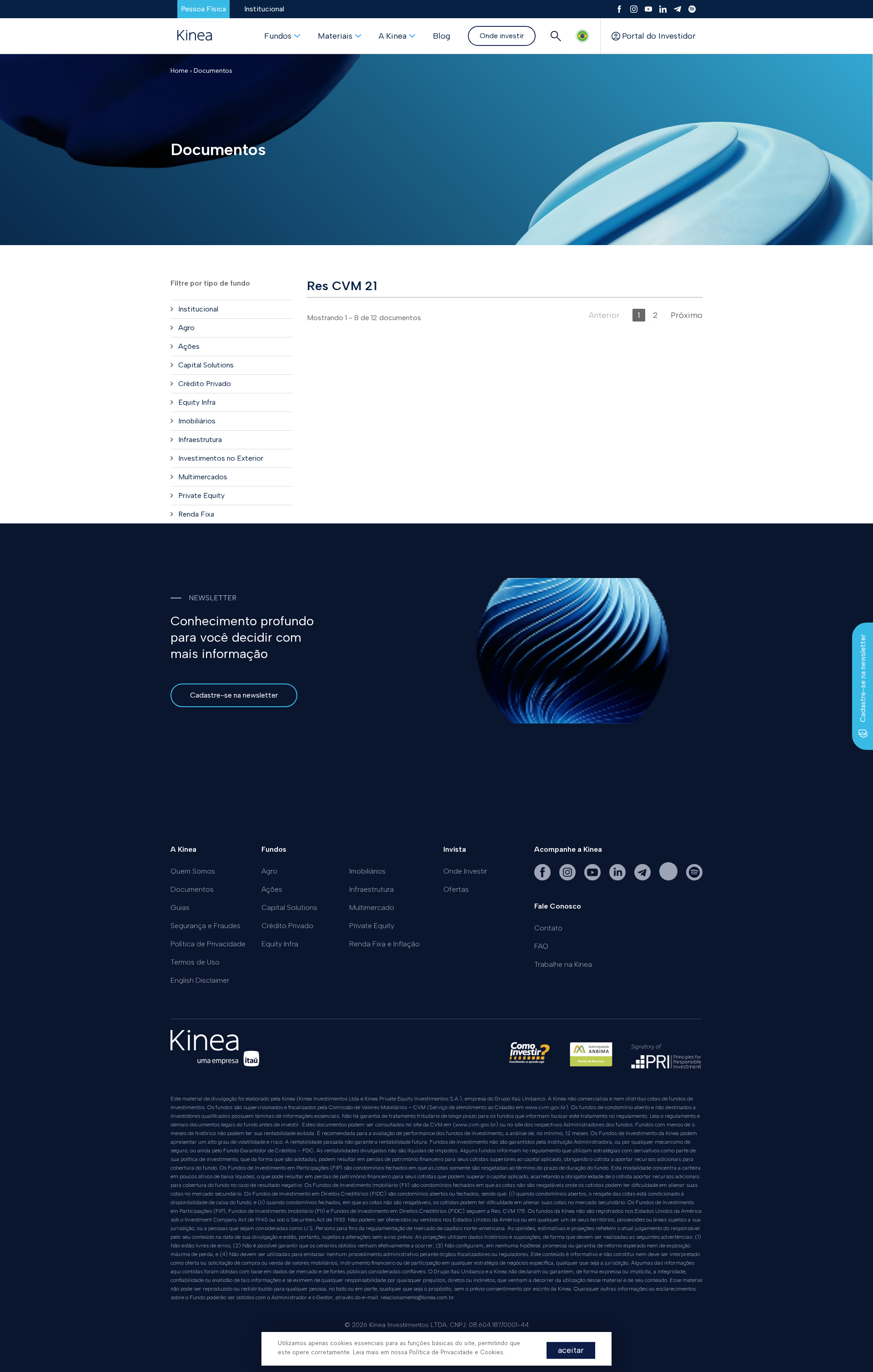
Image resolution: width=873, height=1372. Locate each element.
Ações (271, 889)
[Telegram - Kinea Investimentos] (643, 878)
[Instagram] (633, 9)
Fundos (277, 36)
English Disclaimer (200, 980)
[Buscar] (556, 36)
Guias (180, 907)
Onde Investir (465, 871)
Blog (441, 36)
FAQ (541, 946)
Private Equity (371, 925)
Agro (269, 871)
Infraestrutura (371, 889)
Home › (181, 71)
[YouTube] (648, 9)
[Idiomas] (582, 36)
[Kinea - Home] (194, 36)
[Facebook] (619, 9)
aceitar (571, 1350)
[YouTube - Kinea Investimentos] (593, 878)
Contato (548, 928)
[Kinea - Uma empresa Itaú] (215, 1064)
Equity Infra (279, 944)
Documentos (213, 71)
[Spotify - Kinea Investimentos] (669, 878)
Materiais (335, 36)
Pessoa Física (203, 9)
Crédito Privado (287, 925)
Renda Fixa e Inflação (384, 944)
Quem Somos (193, 871)
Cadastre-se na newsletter (234, 695)
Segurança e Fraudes (206, 925)
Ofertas (456, 889)
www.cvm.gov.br (545, 1107)
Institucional (264, 9)
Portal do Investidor (659, 36)
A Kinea (392, 36)
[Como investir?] (529, 1058)
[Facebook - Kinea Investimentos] (543, 878)
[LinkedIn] (663, 9)
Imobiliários (367, 871)
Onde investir (502, 35)
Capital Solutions (289, 907)
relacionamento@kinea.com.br (417, 1297)
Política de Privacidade (208, 944)
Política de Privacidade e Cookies (456, 1352)
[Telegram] (677, 9)
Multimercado (371, 907)
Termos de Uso (195, 962)
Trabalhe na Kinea (563, 964)
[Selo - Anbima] (591, 1058)
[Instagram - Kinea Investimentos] (568, 878)
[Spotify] (692, 9)
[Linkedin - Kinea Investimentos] (618, 878)
